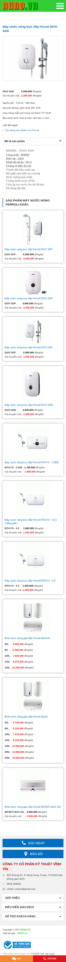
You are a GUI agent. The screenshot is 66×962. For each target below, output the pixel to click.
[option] (33, 58)
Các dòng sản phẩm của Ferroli (22, 130)
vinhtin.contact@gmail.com (21, 889)
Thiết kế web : (9, 933)
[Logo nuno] (20, 5)
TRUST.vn (22, 933)
